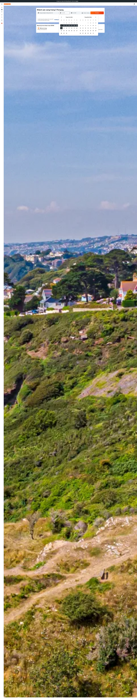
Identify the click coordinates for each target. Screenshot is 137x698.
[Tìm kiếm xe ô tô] (1, 12)
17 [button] (93, 28)
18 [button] (71, 28)
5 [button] (80, 25)
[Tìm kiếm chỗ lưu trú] (1, 9)
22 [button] (63, 30)
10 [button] (69, 25)
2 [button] (66, 22)
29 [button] (63, 33)
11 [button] (71, 25)
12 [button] (74, 25)
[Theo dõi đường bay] (1, 17)
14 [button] (61, 28)
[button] (136, 1)
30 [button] (66, 33)
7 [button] (61, 25)
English (77, 1)
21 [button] (61, 30)
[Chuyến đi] (1, 20)
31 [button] (93, 33)
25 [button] (71, 30)
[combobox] (49, 13)
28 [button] (61, 33)
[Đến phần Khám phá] (1, 15)
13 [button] (76, 25)
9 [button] (66, 25)
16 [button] (66, 28)
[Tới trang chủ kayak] (7, 4)
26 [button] (74, 30)
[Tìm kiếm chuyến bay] (1, 7)
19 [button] (74, 28)
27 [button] (76, 30)
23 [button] (66, 30)
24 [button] (69, 30)
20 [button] (76, 28)
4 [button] (71, 22)
